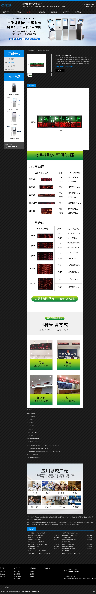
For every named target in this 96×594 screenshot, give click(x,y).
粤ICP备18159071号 (37, 591)
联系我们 (78, 12)
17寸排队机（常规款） (14, 94)
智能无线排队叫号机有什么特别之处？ (71, 535)
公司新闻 (32, 571)
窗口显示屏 (11, 62)
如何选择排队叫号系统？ (34, 546)
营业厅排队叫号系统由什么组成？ (69, 539)
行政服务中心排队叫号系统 (68, 544)
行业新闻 (32, 574)
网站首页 (6, 12)
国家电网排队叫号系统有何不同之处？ (37, 533)
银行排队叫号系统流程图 (34, 539)
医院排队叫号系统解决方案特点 (69, 548)
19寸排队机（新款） (14, 124)
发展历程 (2, 576)
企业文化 (2, 574)
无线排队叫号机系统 (66, 537)
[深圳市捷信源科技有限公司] (8, 5)
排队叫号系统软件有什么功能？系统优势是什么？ (39, 553)
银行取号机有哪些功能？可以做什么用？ (71, 553)
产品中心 (30, 12)
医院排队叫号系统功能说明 (34, 537)
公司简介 (2, 571)
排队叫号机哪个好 (66, 551)
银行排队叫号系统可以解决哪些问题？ (71, 533)
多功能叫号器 (11, 66)
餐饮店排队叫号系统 (66, 542)
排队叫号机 (11, 59)
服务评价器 (11, 69)
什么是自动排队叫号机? (33, 548)
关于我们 (18, 12)
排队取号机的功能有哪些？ (68, 546)
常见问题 (32, 576)
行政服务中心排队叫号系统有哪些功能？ (37, 551)
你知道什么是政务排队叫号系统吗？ (36, 542)
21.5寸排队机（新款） (14, 138)
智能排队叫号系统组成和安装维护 (36, 535)
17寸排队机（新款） (14, 109)
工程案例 (54, 12)
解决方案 (66, 12)
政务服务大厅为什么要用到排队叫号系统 (37, 544)
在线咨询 (60, 70)
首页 (36, 50)
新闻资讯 (42, 12)
